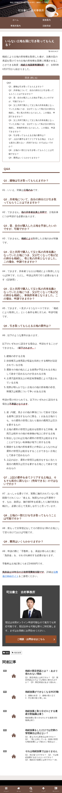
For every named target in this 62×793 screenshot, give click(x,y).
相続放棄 (17, 653)
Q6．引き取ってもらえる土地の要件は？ (27, 135)
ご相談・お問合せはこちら (31, 639)
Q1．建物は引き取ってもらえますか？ (26, 86)
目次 (27, 77)
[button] (56, 517)
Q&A (9, 83)
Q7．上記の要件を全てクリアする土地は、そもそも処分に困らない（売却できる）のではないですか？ (31, 143)
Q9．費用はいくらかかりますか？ (24, 158)
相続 (7, 653)
